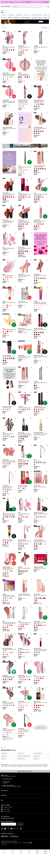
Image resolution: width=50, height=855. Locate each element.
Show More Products (40, 727)
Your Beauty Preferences (25, 17)
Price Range (34, 17)
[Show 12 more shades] (15, 490)
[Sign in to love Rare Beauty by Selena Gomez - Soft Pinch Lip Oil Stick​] (47, 151)
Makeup (2, 10)
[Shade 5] (12, 50)
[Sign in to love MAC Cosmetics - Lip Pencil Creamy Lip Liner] (31, 714)
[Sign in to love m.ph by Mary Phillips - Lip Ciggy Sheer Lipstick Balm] (47, 392)
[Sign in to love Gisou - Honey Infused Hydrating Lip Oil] (15, 314)
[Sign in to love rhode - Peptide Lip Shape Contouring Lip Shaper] (31, 151)
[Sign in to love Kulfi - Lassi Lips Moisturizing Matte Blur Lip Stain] (15, 31)
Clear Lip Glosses (43, 766)
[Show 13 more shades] (31, 544)
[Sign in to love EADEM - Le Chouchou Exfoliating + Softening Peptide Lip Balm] (31, 59)
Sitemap (19, 842)
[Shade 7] (21, 52)
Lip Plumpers (20, 766)
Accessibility (15, 842)
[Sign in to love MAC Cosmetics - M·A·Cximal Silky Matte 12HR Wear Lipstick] (31, 233)
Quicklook (9, 43)
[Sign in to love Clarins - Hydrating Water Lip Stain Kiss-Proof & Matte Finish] (31, 178)
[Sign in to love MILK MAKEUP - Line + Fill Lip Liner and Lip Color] (31, 687)
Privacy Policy (3, 842)
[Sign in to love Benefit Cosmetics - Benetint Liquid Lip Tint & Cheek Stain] (47, 687)
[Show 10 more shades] (15, 625)
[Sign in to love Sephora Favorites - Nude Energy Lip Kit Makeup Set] (31, 314)
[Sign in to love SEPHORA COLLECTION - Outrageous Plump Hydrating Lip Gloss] (47, 498)
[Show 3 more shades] (31, 50)
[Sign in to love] (47, 31)
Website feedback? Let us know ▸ (25, 771)
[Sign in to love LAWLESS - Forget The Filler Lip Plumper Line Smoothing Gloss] (15, 714)
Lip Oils (37, 766)
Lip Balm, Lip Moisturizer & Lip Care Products (22, 764)
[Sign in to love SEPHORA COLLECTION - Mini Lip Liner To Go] (15, 392)
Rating (45, 17)
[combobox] (27, 6)
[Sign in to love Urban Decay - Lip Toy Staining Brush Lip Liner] (31, 392)
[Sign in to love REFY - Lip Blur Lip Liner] (47, 445)
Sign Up (20, 824)
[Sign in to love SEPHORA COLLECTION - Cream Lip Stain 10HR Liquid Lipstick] (47, 314)
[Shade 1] (3, 50)
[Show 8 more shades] (31, 517)
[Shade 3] (7, 50)
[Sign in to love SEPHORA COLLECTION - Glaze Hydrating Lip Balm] (15, 525)
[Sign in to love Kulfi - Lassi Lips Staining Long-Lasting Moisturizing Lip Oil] (47, 178)
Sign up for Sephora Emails (7, 821)
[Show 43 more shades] (46, 332)
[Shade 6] (14, 50)
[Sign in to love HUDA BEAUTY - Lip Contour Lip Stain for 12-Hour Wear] (31, 31)
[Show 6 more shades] (31, 170)
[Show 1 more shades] (15, 652)
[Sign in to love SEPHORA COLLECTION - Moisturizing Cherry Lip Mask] (47, 553)
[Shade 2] (5, 50)
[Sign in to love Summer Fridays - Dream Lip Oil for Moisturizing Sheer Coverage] (47, 607)
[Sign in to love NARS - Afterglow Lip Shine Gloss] (15, 260)
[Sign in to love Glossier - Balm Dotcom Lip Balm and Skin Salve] (15, 287)
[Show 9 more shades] (31, 104)
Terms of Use (9, 842)
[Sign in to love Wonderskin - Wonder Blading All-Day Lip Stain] (31, 634)
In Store (10, 17)
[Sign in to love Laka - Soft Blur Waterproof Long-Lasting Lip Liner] (15, 418)
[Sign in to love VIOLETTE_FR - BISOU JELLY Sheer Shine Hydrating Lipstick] (31, 445)
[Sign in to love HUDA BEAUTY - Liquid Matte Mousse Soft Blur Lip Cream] (47, 260)
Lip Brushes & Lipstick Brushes (29, 766)
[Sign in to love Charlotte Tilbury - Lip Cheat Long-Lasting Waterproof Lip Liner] (15, 471)
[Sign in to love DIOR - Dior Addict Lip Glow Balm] (47, 661)
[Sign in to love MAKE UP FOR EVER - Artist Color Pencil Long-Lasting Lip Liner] (31, 525)
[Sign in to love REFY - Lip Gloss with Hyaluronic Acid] (31, 607)
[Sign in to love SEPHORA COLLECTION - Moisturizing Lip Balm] (31, 471)
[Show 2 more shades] (46, 224)
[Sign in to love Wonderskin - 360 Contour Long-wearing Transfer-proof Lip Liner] (15, 687)
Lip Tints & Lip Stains (12, 766)
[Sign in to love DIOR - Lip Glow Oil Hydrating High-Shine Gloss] (31, 498)
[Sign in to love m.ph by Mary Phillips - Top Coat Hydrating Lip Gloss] (15, 341)
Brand (40, 17)
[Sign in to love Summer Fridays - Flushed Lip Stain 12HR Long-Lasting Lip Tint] (31, 661)
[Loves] (45, 6)
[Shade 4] (10, 50)
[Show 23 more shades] (31, 251)
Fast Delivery (17, 17)
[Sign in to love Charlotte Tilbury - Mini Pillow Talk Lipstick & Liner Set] (47, 580)
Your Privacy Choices (26, 842)
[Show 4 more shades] (46, 104)
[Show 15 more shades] (46, 131)
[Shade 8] (23, 52)
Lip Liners (5, 766)
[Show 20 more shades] (31, 731)
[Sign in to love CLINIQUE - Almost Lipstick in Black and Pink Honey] (47, 367)
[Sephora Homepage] (6, 6)
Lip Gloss (11, 764)
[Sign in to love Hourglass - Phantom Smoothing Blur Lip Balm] (31, 553)
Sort (4, 17)
